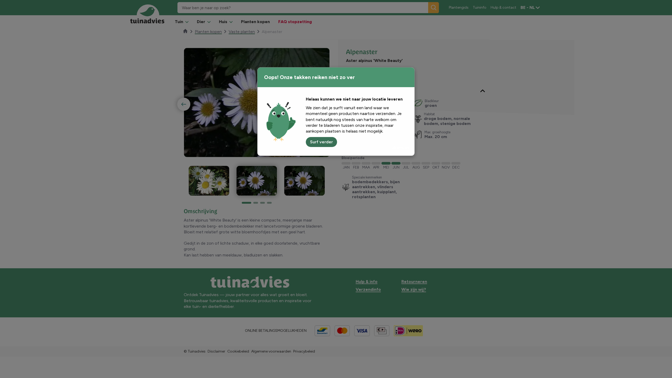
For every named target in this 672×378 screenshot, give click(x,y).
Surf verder (321, 141)
